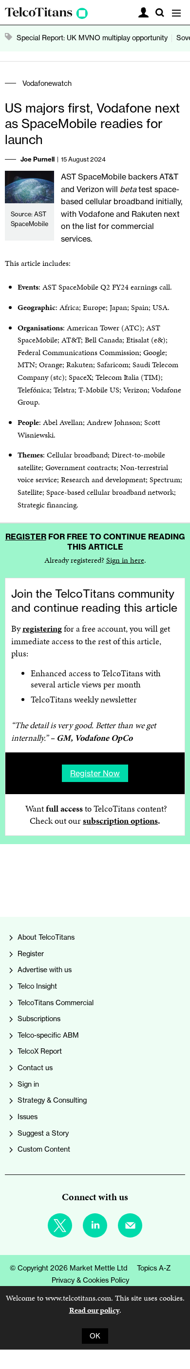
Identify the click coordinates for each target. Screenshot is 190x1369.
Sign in (28, 1084)
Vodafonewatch (47, 83)
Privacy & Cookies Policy (90, 1280)
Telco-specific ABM (48, 1035)
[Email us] (130, 1225)
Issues (28, 1116)
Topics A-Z (154, 1268)
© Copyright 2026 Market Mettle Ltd (68, 1268)
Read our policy (94, 1310)
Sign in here (125, 560)
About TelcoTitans (46, 937)
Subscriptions (39, 1018)
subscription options (120, 821)
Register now (95, 773)
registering (42, 629)
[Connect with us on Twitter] (60, 1225)
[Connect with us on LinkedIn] (95, 1225)
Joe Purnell (37, 159)
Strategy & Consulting (52, 1100)
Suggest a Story (43, 1133)
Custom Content (44, 1149)
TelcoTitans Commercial (56, 1002)
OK (95, 1336)
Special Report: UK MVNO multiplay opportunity (92, 37)
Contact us (35, 1067)
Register (25, 536)
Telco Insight (37, 986)
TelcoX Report (40, 1051)
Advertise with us (45, 969)
